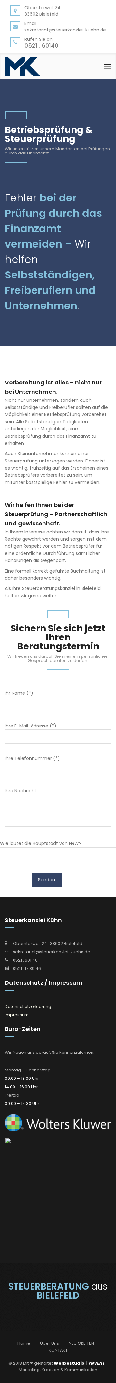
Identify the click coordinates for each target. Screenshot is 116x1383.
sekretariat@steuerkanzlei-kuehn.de (51, 952)
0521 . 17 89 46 (27, 968)
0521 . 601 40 (25, 960)
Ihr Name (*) (19, 693)
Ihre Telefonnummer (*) (32, 758)
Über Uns (49, 1343)
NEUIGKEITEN (81, 1343)
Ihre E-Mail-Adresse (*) (30, 726)
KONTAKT (58, 1350)
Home (23, 1343)
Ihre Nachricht (20, 791)
